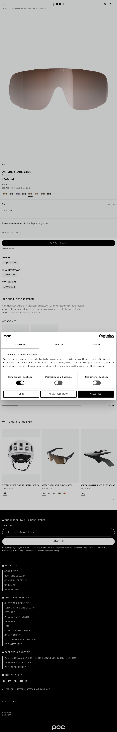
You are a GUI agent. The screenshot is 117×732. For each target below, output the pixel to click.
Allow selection (58, 394)
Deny (21, 394)
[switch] (58, 383)
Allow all (95, 394)
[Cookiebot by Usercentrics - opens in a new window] (101, 336)
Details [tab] (58, 345)
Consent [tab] (20, 345)
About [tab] (96, 345)
